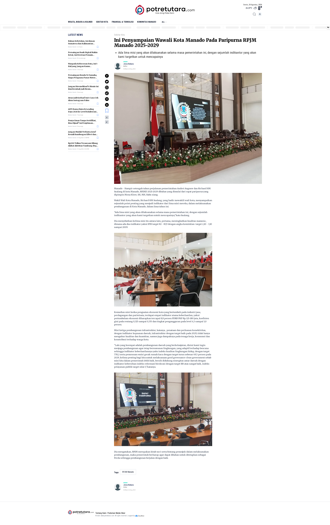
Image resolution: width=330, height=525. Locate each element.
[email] (107, 99)
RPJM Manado (128, 472)
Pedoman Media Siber (116, 513)
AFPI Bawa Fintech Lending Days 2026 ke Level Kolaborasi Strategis (82, 111)
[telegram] (107, 93)
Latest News (75, 34)
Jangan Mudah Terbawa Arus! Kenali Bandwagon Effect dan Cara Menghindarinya (82, 134)
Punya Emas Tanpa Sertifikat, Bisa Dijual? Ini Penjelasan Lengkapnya (82, 123)
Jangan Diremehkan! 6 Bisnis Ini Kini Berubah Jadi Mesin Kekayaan (83, 89)
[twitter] (107, 82)
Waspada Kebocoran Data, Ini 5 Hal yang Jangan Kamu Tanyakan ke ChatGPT (82, 66)
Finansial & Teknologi (123, 22)
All (163, 22)
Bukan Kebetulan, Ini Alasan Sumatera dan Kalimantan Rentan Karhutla (81, 43)
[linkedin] (107, 105)
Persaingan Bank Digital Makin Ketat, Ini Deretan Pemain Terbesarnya (82, 55)
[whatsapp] (107, 87)
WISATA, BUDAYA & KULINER (80, 22)
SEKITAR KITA (102, 22)
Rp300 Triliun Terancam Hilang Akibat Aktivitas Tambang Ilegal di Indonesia (83, 146)
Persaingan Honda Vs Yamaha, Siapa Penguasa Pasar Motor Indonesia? (82, 77)
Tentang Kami (100, 513)
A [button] (106, 118)
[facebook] (107, 76)
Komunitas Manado (146, 22)
